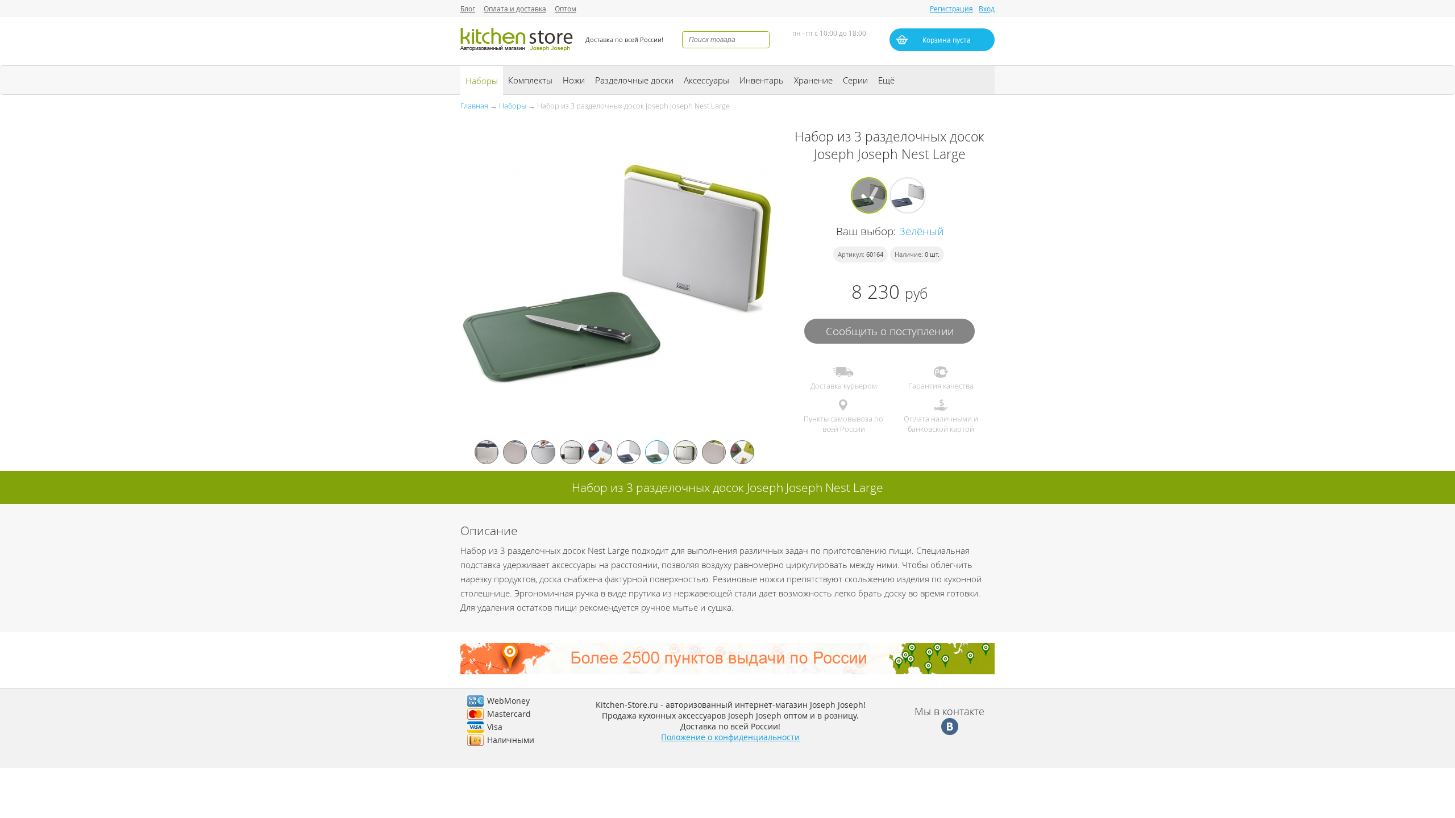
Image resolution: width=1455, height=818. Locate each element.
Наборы (481, 80)
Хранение (813, 80)
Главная (474, 106)
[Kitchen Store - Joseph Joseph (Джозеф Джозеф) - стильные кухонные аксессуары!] (517, 53)
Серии (855, 80)
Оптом (565, 8)
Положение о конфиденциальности (730, 737)
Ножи (574, 80)
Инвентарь (761, 80)
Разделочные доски (634, 80)
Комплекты (530, 80)
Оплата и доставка (515, 8)
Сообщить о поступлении (890, 331)
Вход (987, 8)
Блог (467, 8)
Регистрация (951, 8)
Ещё (886, 80)
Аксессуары (706, 80)
